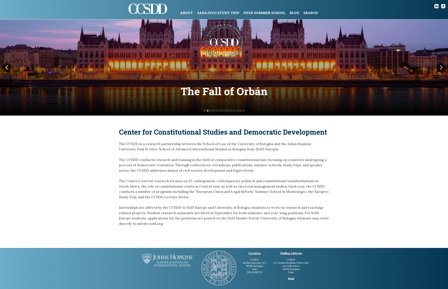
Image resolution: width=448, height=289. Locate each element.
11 (234, 111)
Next (441, 67)
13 (240, 111)
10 (231, 111)
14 (243, 111)
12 (237, 111)
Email (291, 278)
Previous (7, 67)
